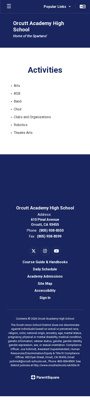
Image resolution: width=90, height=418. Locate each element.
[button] (57, 6)
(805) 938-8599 (49, 236)
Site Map (45, 283)
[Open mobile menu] (9, 6)
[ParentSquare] (45, 377)
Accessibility (45, 290)
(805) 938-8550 (51, 230)
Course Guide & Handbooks (45, 262)
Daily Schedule (45, 269)
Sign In (45, 298)
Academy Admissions (45, 276)
